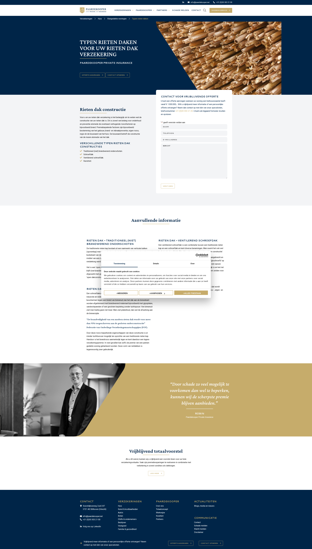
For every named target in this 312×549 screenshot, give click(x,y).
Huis (100, 19)
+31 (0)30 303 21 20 (184, 111)
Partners (159, 519)
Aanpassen (156, 293)
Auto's (120, 512)
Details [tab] (156, 263)
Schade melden (200, 525)
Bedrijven (122, 522)
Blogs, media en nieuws (204, 506)
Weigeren (123, 293)
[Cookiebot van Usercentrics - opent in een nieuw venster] (197, 255)
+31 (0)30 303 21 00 (91, 519)
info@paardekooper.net (93, 516)
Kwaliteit (159, 516)
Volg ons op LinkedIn (92, 526)
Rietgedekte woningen (117, 19)
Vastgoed (122, 526)
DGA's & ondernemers (127, 519)
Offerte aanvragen (179, 543)
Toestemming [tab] (119, 263)
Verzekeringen (86, 19)
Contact (197, 522)
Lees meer (154, 473)
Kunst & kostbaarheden (128, 509)
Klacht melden (200, 529)
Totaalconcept (162, 509)
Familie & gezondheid (127, 529)
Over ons (160, 506)
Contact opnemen (116, 75)
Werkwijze (160, 512)
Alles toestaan (192, 293)
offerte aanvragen (91, 75)
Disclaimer (198, 532)
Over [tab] (192, 263)
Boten (120, 516)
